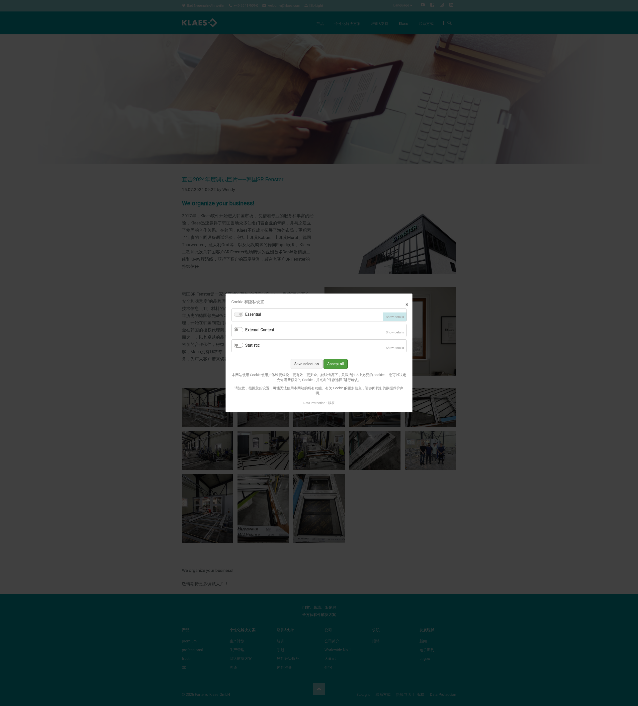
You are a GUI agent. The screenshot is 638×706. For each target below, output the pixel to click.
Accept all (335, 364)
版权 (331, 403)
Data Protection (314, 403)
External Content (259, 329)
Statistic (252, 345)
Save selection (306, 364)
